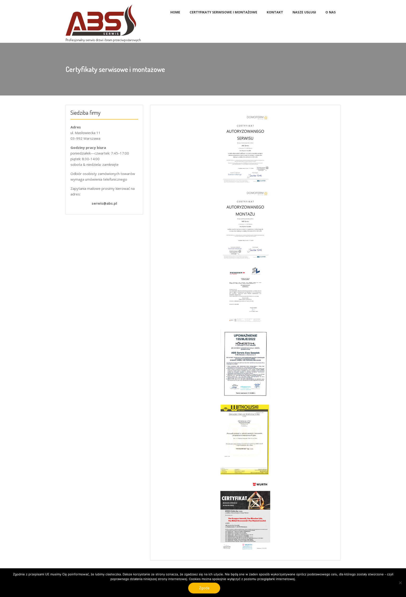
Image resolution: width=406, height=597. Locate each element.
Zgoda (204, 588)
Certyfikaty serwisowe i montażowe (223, 12)
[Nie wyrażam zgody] (400, 582)
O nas (330, 12)
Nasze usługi (304, 12)
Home (175, 12)
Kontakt (275, 12)
